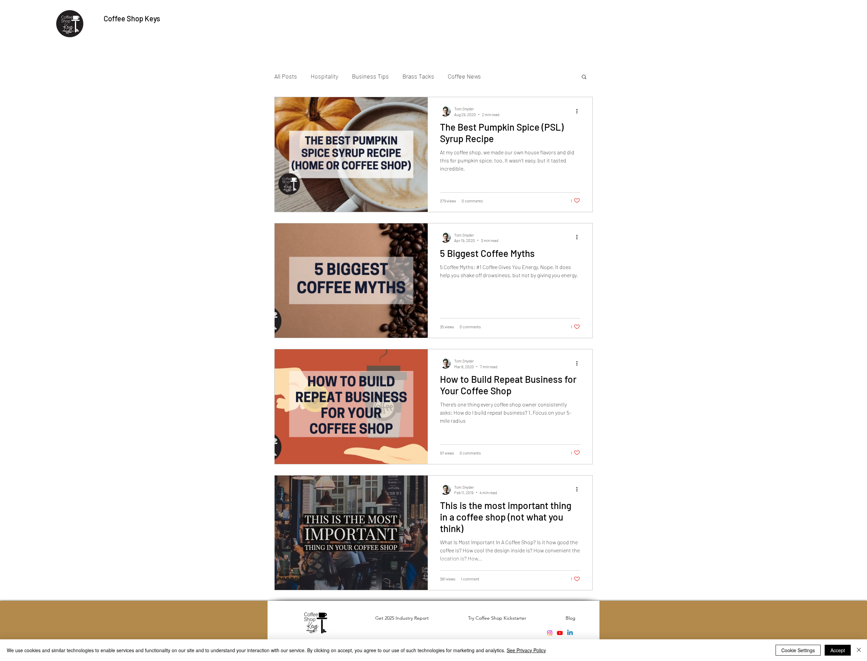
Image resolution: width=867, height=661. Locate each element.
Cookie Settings (798, 650)
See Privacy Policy (526, 650)
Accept (837, 650)
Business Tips (370, 76)
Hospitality (324, 76)
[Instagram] (549, 633)
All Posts (285, 76)
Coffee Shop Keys (132, 18)
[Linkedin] (570, 633)
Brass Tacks (418, 76)
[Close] (859, 650)
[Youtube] (559, 633)
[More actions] (579, 111)
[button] (584, 77)
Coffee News (464, 76)
